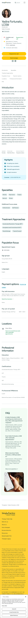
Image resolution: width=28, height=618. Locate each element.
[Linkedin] (15, 61)
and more (12, 45)
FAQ (3, 81)
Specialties (13, 70)
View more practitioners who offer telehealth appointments (12, 332)
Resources (5, 533)
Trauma (19, 194)
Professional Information (16, 78)
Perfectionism (6, 207)
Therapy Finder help (7, 519)
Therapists (4, 505)
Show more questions (11, 469)
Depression (12, 194)
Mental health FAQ (6, 536)
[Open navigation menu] (24, 2)
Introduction (5, 70)
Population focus (6, 76)
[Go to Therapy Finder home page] (6, 2)
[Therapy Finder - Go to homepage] (13, 514)
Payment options (17, 76)
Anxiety (5, 194)
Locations (4, 78)
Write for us (5, 522)
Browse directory (6, 530)
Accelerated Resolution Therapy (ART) (13, 224)
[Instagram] (12, 61)
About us (4, 524)
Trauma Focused (17, 231)
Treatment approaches (7, 73)
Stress (11, 198)
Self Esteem (15, 207)
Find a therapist (6, 527)
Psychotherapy (6, 231)
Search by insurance (7, 299)
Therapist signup (6, 539)
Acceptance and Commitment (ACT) (12, 227)
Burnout (5, 198)
